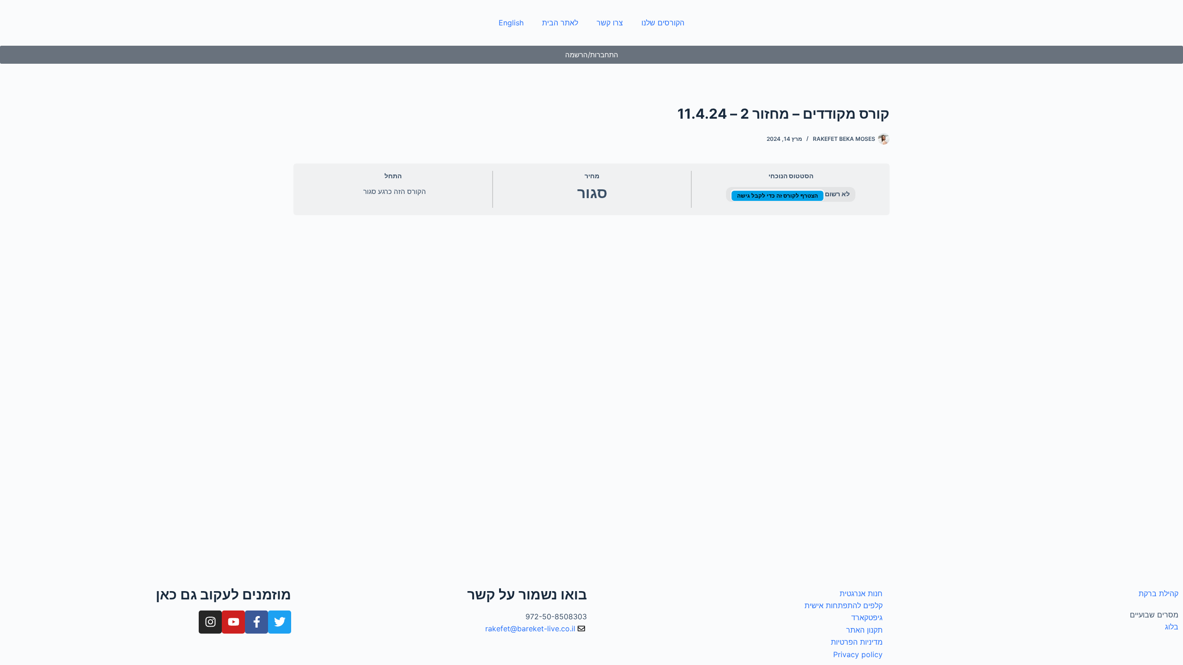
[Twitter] (279, 622)
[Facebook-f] (256, 622)
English (511, 22)
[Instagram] (210, 622)
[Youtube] (233, 622)
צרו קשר (610, 22)
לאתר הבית (560, 22)
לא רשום (836, 194)
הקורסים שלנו (662, 22)
